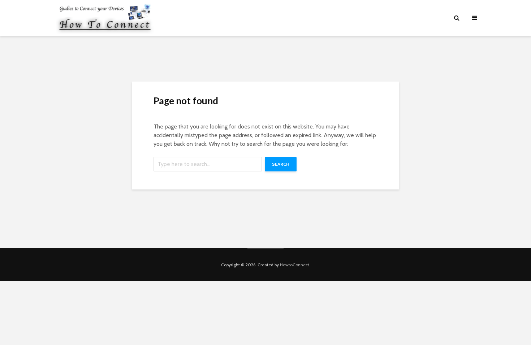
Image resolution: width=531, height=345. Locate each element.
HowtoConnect (294, 264)
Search (280, 164)
